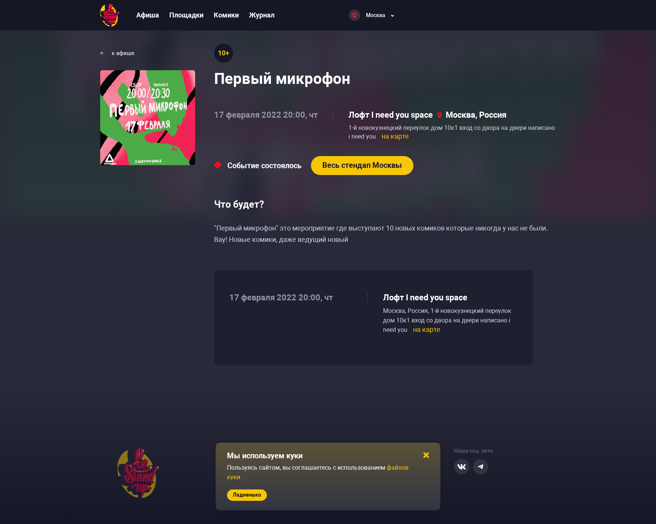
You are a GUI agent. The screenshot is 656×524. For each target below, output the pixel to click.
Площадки (186, 15)
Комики (226, 15)
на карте (395, 136)
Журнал (261, 15)
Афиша (147, 15)
